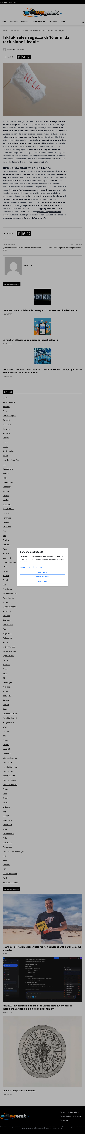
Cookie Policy (25, 567)
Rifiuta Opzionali (42, 577)
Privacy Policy (37, 567)
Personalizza (42, 572)
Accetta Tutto (42, 581)
